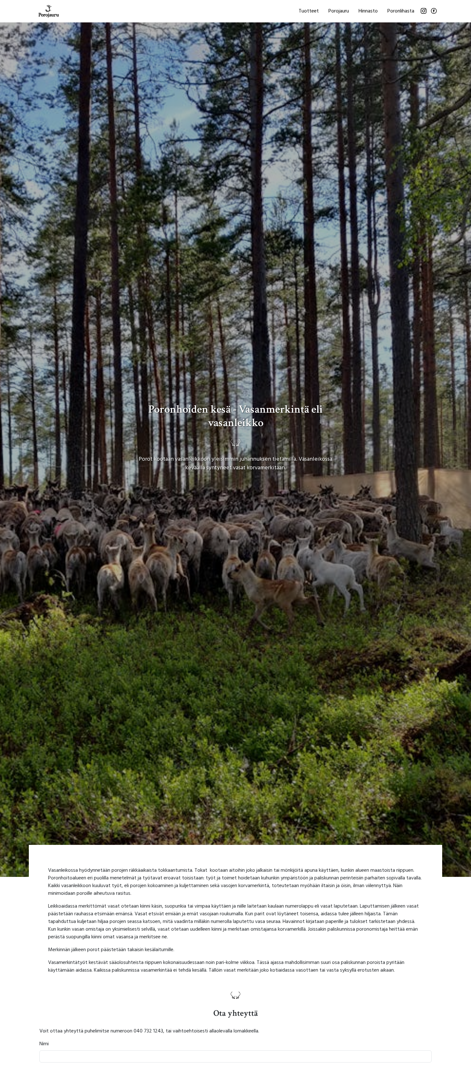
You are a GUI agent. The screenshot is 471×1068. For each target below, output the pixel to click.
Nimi (44, 1044)
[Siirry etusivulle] (48, 11)
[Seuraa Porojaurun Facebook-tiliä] (433, 11)
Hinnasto (368, 11)
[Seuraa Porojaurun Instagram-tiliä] (423, 11)
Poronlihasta (400, 11)
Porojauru (338, 11)
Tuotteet (309, 11)
